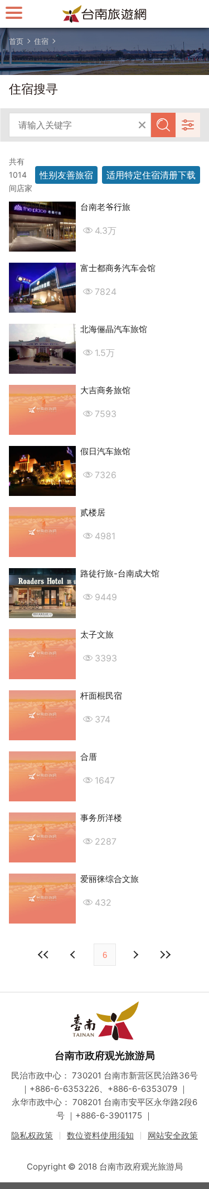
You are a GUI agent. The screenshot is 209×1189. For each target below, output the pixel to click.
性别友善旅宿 (66, 174)
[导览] (14, 12)
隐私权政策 (32, 1135)
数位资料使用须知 (100, 1135)
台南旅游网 (105, 14)
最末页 (165, 955)
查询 (163, 125)
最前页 (44, 955)
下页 (74, 955)
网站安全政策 (173, 1135)
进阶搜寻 (188, 125)
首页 (16, 41)
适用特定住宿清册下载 (151, 174)
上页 (135, 955)
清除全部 (142, 125)
